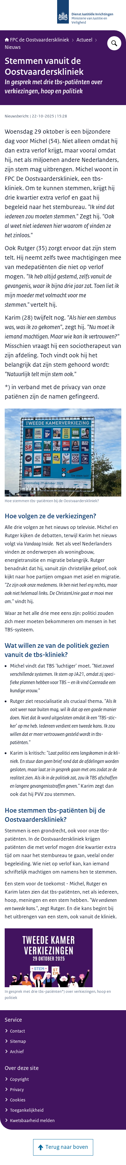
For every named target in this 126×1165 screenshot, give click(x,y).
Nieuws (13, 47)
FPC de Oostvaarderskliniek (39, 39)
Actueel (84, 39)
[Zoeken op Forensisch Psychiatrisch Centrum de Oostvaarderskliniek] (114, 43)
